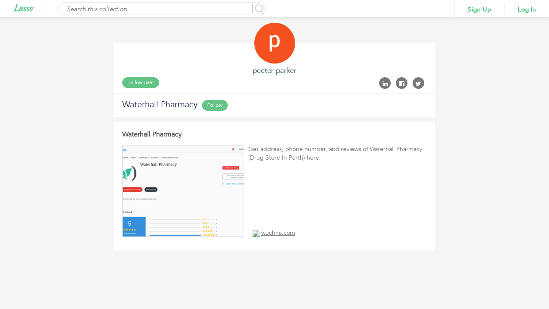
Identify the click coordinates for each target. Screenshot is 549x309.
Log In (527, 9)
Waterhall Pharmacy (152, 134)
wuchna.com (278, 233)
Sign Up (480, 9)
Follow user (140, 82)
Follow (215, 105)
